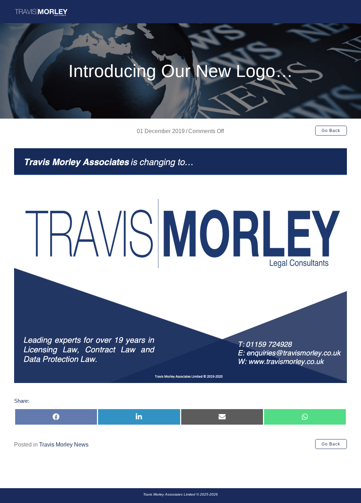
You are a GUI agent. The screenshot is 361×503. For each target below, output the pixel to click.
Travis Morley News (63, 445)
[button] (331, 131)
